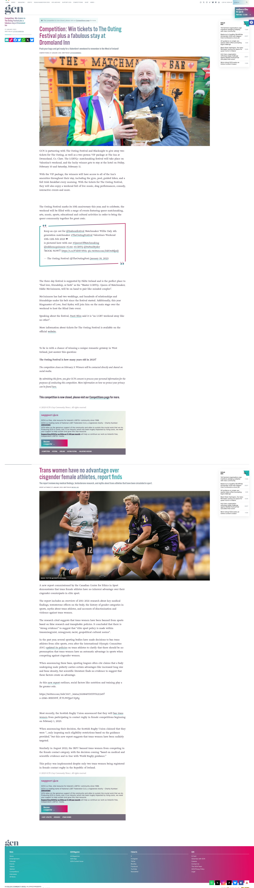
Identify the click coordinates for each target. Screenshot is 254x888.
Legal (193, 872)
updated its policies (56, 647)
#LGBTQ (78, 247)
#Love (69, 247)
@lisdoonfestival (75, 231)
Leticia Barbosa (75, 53)
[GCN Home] (14, 10)
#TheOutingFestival (81, 235)
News (13, 2)
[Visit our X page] (204, 2)
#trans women (66, 817)
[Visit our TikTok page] (210, 2)
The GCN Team (196, 866)
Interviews (13, 874)
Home (7, 2)
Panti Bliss (75, 316)
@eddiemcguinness (54, 247)
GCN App (73, 859)
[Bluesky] (32, 40)
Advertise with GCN (198, 859)
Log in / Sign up (227, 2)
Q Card (193, 856)
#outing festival (72, 451)
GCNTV (30, 2)
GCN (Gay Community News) (16, 886)
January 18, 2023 (99, 258)
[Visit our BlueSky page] (213, 2)
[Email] (7, 40)
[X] (28, 40)
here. (54, 386)
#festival (54, 451)
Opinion (12, 869)
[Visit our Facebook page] (216, 2)
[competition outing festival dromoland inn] (124, 101)
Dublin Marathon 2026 (42, 2)
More (92, 2)
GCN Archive (56, 2)
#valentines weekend (85, 451)
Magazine (21, 2)
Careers (194, 861)
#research (57, 817)
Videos (12, 866)
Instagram (134, 859)
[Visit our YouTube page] (219, 2)
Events (12, 864)
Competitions (78, 2)
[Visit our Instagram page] (207, 2)
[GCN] (12, 845)
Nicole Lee (75, 487)
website (52, 331)
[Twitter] (19, 40)
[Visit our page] (211, 882)
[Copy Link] (11, 40)
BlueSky (133, 864)
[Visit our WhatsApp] (201, 2)
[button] (251, 22)
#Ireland (62, 451)
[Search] (246, 2)
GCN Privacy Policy (197, 869)
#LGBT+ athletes (47, 817)
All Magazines (75, 856)
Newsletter (134, 872)
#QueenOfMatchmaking (86, 243)
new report (54, 682)
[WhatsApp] (23, 40)
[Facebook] (15, 40)
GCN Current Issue (76, 861)
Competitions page (83, 20)
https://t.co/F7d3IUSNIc (74, 250)
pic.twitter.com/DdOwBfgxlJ (103, 250)
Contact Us (195, 864)
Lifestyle (12, 861)
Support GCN (66, 2)
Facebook (134, 866)
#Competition (46, 451)
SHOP (86, 2)
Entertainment (14, 859)
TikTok (133, 861)
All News (13, 877)
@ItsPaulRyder (92, 247)
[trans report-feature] (124, 535)
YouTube (134, 869)
